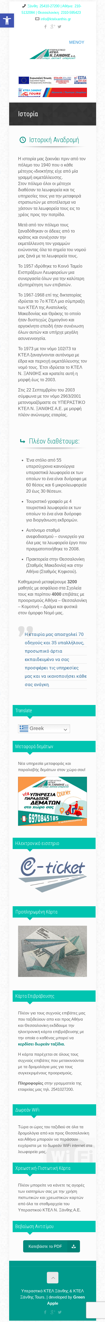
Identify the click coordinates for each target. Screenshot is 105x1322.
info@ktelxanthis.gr (56, 19)
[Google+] (52, 26)
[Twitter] (59, 26)
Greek (36, 728)
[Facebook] (45, 26)
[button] (7, 20)
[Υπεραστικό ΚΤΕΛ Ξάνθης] (52, 51)
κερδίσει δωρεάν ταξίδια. (41, 1044)
